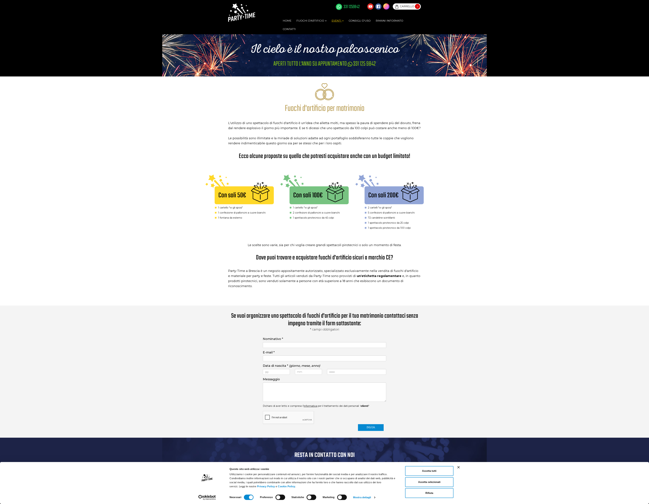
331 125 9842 (364, 64)
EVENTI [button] (337, 20)
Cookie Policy (286, 486)
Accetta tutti (429, 470)
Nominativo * (273, 339)
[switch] (280, 497)
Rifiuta (429, 493)
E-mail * (269, 352)
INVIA (371, 427)
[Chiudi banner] (458, 467)
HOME (287, 20)
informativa (310, 405)
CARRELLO (408, 6)
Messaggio (271, 379)
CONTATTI (289, 29)
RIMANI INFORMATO (389, 20)
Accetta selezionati (429, 482)
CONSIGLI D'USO (360, 20)
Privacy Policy (266, 486)
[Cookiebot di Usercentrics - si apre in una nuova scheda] (207, 497)
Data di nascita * (291, 366)
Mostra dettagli (362, 497)
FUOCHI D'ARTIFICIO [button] (310, 20)
